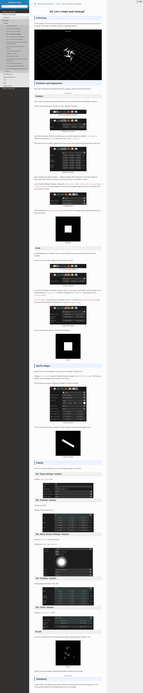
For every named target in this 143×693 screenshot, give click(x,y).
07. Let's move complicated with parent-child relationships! (16, 43)
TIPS (4, 80)
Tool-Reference (7, 74)
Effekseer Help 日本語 (8, 11)
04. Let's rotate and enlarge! (13, 34)
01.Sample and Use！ (12, 26)
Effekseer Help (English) (9, 14)
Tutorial (5, 20)
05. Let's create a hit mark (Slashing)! (15, 36)
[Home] (35, 4)
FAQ (4, 83)
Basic (6, 23)
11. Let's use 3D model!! (12, 56)
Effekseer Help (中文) (8, 88)
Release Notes (7, 86)
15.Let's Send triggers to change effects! (16, 68)
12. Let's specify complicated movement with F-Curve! (16, 59)
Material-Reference (9, 77)
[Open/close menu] (1, 15)
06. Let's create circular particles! (14, 39)
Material (7, 71)
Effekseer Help (15, 2)
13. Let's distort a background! (14, 63)
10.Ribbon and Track (11, 53)
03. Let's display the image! (13, 31)
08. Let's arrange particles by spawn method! (15, 47)
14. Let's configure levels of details (15, 66)
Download (68, 93)
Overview (6, 17)
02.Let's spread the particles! (13, 28)
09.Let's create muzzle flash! (13, 51)
